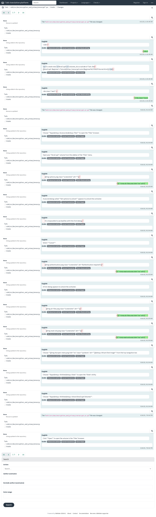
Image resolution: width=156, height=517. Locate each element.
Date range (7, 492)
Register (137, 2)
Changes (60, 7)
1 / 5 (13, 12)
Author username (10, 474)
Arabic (52, 7)
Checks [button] (96, 2)
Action (5, 464)
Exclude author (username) (13, 483)
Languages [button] (85, 2)
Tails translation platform (16, 2)
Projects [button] (74, 2)
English (44, 41)
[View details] (152, 17)
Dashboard (63, 2)
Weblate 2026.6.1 (60, 513)
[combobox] (44, 3)
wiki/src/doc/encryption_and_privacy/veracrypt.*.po (29, 7)
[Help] (152, 2)
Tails (6, 7)
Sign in (145, 2)
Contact (75, 513)
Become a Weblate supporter (99, 513)
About (69, 513)
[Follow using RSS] (152, 7)
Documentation (84, 513)
